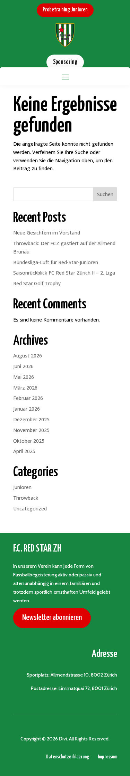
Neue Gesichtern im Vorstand (46, 232)
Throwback (25, 498)
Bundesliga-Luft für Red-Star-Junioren (55, 262)
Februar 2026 (28, 398)
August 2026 (27, 355)
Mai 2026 (23, 377)
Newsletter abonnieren (52, 618)
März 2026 (25, 387)
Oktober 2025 (28, 441)
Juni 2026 (23, 366)
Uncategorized (30, 508)
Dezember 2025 (31, 419)
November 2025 (31, 430)
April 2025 (24, 451)
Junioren (22, 487)
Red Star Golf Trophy (37, 283)
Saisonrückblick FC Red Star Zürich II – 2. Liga (64, 272)
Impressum (107, 756)
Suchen (105, 194)
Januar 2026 (26, 408)
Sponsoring (65, 62)
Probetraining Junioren (65, 9)
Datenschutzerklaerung (67, 756)
